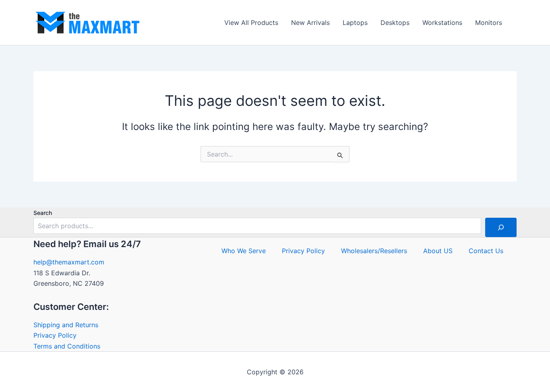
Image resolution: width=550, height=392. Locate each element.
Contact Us (486, 251)
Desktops (394, 23)
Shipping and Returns (65, 325)
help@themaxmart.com (68, 262)
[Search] (501, 227)
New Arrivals (310, 23)
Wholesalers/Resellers (374, 251)
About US (438, 251)
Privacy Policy (55, 335)
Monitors (488, 23)
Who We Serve (243, 251)
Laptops (355, 23)
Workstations (442, 23)
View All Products (251, 23)
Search (42, 212)
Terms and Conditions (66, 346)
